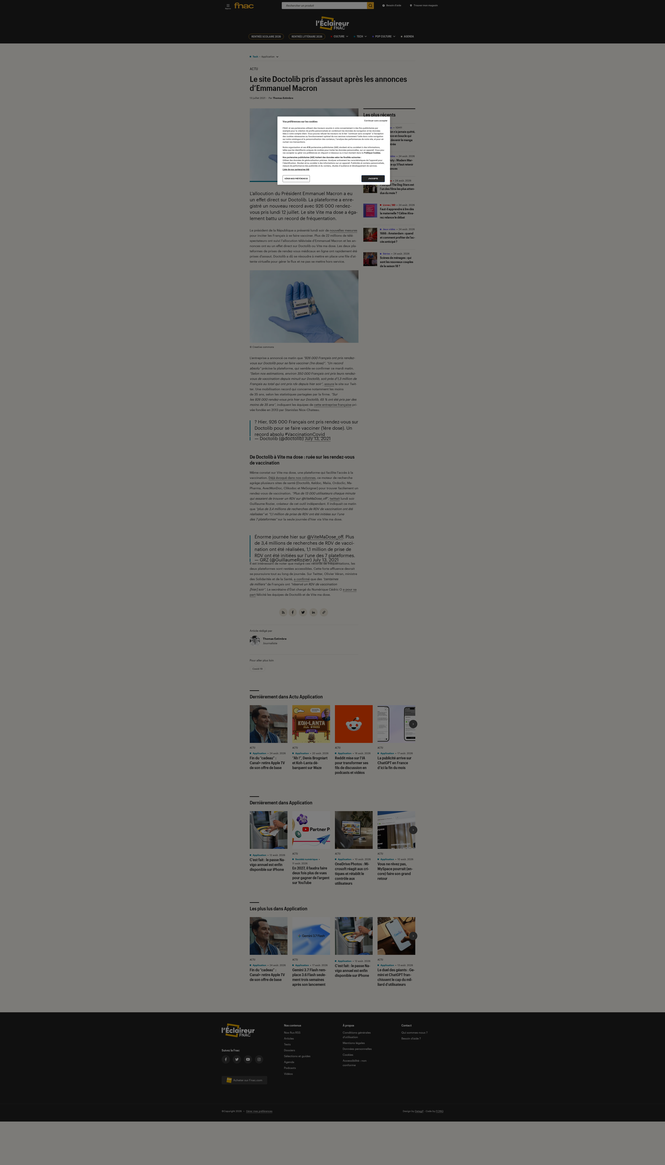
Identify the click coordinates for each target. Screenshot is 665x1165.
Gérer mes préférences (296, 179)
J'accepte (373, 179)
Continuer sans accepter (375, 120)
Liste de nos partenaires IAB (296, 169)
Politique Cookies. (372, 153)
